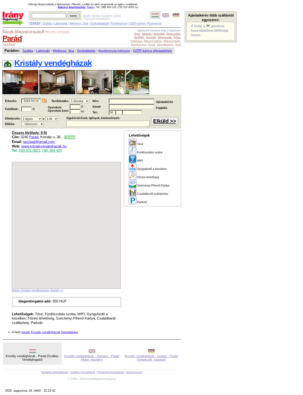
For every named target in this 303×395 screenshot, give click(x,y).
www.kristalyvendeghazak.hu (44, 146)
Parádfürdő (8, 44)
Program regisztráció (111, 372)
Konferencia (119, 23)
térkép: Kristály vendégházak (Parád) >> (37, 290)
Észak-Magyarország (21, 31)
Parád (12, 38)
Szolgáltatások (99, 23)
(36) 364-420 (52, 150)
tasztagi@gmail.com (39, 142)
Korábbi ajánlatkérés (54, 372)
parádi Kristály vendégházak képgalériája (50, 332)
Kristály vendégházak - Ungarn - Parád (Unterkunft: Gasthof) (151, 357)
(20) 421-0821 (29, 150)
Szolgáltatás (86, 51)
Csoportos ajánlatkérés (96, 18)
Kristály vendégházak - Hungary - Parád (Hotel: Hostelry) (91, 357)
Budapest (107, 15)
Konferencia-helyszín (114, 51)
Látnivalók (60, 23)
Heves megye (56, 31)
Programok (154, 23)
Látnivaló (43, 51)
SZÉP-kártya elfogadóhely (152, 51)
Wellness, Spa (79, 23)
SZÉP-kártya (137, 23)
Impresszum (134, 372)
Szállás (47, 23)
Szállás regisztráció (82, 372)
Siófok (117, 15)
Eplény (90, 7)
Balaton (96, 15)
